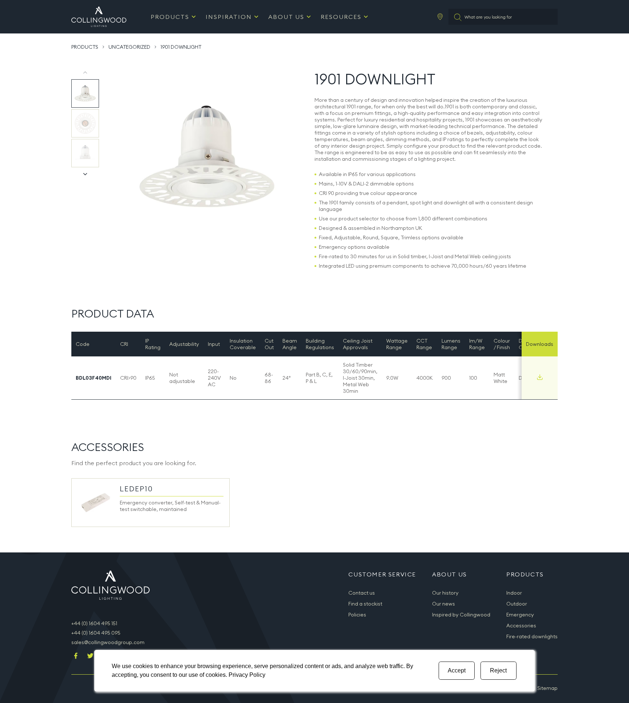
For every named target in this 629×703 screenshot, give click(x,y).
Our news (443, 603)
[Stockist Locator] (440, 16)
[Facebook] (75, 656)
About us (286, 16)
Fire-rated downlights (532, 636)
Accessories (521, 625)
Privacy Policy (247, 675)
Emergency (520, 614)
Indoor (514, 593)
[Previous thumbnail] (85, 73)
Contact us (361, 593)
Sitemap (547, 688)
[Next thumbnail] (85, 174)
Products (170, 16)
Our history (445, 593)
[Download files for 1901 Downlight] (540, 377)
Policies (357, 614)
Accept (457, 670)
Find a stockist (365, 603)
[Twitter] (90, 656)
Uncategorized (129, 47)
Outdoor (516, 603)
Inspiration (229, 16)
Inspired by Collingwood (461, 614)
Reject (498, 670)
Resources (341, 16)
